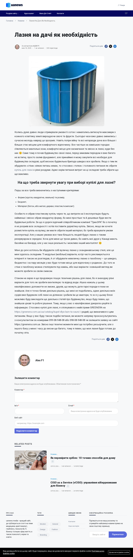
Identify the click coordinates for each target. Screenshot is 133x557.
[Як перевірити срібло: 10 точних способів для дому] (31, 460)
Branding (43, 535)
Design (42, 529)
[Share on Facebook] (106, 46)
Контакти (60, 13)
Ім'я (16, 406)
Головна (9, 21)
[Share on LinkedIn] (115, 46)
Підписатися (118, 534)
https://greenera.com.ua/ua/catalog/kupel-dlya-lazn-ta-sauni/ (47, 311)
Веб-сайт (18, 418)
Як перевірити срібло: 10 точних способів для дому (83, 457)
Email (70, 406)
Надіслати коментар (26, 431)
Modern (43, 524)
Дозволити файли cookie (119, 552)
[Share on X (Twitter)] (110, 46)
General (55, 524)
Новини (21, 21)
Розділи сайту (11, 13)
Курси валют (29, 13)
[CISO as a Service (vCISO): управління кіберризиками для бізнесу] (31, 485)
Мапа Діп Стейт (45, 13)
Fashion (55, 529)
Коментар (19, 390)
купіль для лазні (24, 170)
